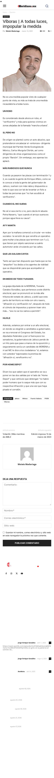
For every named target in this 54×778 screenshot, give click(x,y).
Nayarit (6, 700)
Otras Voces (8, 709)
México (25, 398)
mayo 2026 (9, 757)
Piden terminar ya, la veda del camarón (22, 714)
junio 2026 (9, 753)
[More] (31, 37)
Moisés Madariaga (13, 31)
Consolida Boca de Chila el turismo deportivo (25, 722)
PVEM (47, 398)
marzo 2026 (9, 765)
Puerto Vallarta (36, 398)
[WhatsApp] (24, 37)
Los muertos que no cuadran (17, 705)
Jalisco (17, 398)
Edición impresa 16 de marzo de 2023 (41, 435)
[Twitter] (12, 37)
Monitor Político (10, 689)
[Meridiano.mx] (27, 6)
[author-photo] (27, 460)
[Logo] (27, 565)
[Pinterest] (18, 37)
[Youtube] (22, 573)
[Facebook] (5, 37)
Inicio (5, 12)
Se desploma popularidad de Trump (21, 684)
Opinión (12, 12)
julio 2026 (8, 749)
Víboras (7, 402)
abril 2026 (9, 761)
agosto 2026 (10, 745)
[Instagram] (11, 573)
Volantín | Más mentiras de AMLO (14, 435)
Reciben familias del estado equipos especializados (21, 695)
